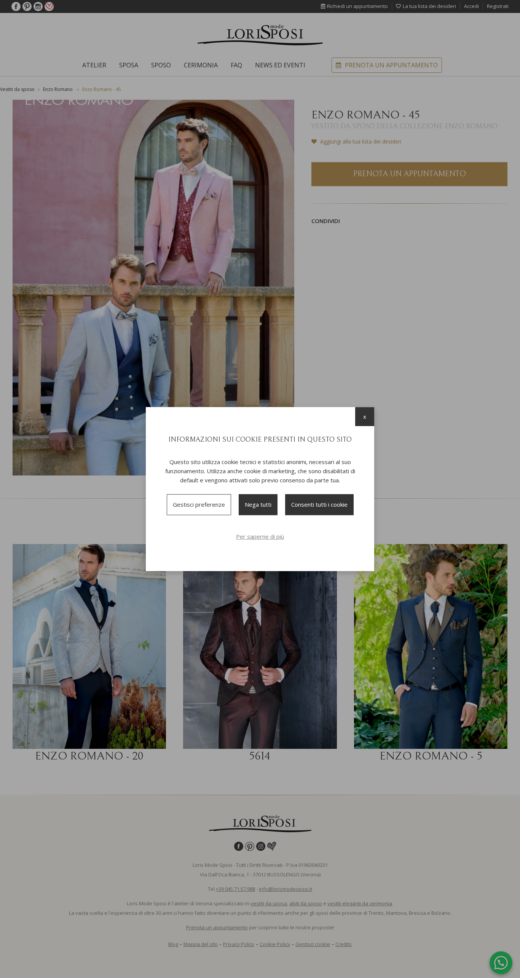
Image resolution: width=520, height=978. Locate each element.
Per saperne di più (260, 536)
